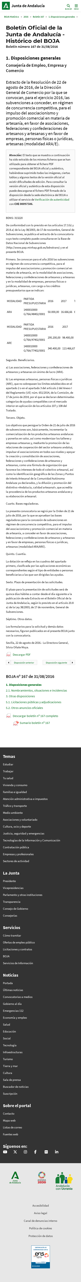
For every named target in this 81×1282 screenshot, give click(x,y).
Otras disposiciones (20, 696)
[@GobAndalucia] (5, 1152)
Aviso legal (40, 1213)
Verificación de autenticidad (52, 199)
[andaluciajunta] (15, 1152)
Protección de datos (41, 1236)
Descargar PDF (21, 654)
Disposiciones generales (23, 685)
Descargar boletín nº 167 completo (35, 716)
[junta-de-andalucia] (56, 1152)
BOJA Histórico (11, 16)
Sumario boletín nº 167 (35, 723)
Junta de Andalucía (6, 6)
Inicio (28, 6)
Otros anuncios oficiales (24, 708)
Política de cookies (40, 1228)
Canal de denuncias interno (40, 1221)
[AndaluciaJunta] (35, 1152)
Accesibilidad (40, 1205)
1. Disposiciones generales (62, 16)
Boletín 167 (38, 16)
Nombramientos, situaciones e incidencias (36, 690)
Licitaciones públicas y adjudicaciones (33, 702)
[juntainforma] (46, 1152)
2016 (26, 16)
